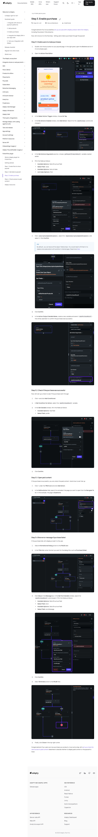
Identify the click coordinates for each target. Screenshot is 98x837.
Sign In (79, 3)
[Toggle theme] (67, 3)
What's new (48, 3)
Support (67, 824)
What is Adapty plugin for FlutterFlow (12, 158)
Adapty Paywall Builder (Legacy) (13, 150)
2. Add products (11, 28)
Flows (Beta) (6, 70)
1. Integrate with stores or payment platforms (14, 24)
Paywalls (5, 81)
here (78, 249)
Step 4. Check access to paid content (13, 180)
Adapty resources (10, 185)
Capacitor (67, 807)
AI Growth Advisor (8, 96)
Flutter (66, 797)
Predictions (6, 103)
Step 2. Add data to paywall (13, 172)
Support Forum (56, 3)
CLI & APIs (40, 3)
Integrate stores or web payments (13, 62)
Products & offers (8, 73)
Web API (32, 821)
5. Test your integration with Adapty (15, 42)
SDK (4, 66)
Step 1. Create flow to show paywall (13, 167)
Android (67, 790)
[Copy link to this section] (29, 42)
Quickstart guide (10, 19)
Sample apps (34, 787)
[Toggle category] (25, 12)
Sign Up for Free (89, 3)
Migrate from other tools (12, 51)
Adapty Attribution (8, 110)
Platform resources (8, 139)
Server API (6, 142)
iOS (65, 787)
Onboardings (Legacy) (9, 146)
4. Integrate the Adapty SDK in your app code (16, 36)
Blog (65, 821)
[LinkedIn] (85, 773)
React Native (68, 794)
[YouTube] (94, 773)
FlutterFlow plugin (8, 153)
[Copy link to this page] (60, 19)
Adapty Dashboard (70, 817)
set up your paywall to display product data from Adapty (71, 30)
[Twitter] (80, 773)
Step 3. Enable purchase (12, 175)
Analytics (5, 99)
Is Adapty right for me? (11, 15)
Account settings (8, 135)
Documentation (22, 3)
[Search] (63, 3)
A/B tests (5, 92)
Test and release (8, 127)
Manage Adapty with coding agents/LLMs (11, 123)
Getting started (9, 163)
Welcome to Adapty (9, 12)
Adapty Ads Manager (9, 107)
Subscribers (6, 84)
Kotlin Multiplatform (71, 804)
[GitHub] (89, 773)
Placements (6, 77)
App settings (6, 131)
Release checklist (10, 47)
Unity (66, 801)
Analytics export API (36, 824)
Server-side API (35, 817)
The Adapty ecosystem (10, 58)
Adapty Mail (6, 114)
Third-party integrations (10, 118)
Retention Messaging (9, 88)
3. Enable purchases (13, 32)
